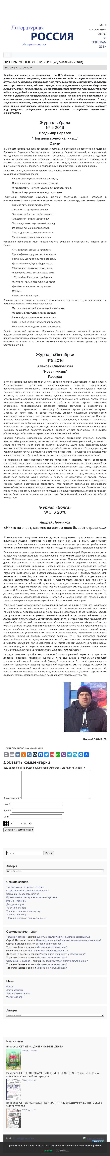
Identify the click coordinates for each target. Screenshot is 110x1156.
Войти (9, 986)
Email (7, 810)
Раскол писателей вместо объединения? (62, 954)
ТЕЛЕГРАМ (99, 42)
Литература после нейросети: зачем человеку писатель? (68, 940)
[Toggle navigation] (7, 55)
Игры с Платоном (16, 900)
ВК (105, 38)
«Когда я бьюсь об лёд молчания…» (26, 918)
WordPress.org (14, 996)
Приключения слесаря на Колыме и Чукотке (31, 897)
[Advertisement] (23, 10)
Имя (6, 804)
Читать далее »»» (29, 1050)
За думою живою (16, 907)
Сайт (6, 816)
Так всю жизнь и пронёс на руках (25, 887)
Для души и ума (15, 904)
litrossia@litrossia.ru (24, 1138)
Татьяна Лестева (15, 936)
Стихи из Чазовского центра (22, 893)
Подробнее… (63, 1151)
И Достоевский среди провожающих (27, 890)
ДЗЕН (103, 46)
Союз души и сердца (18, 960)
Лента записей (14, 990)
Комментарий (12, 798)
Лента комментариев (18, 993)
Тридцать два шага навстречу (23, 911)
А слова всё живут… (17, 914)
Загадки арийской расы (49, 943)
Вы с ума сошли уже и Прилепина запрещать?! (63, 936)
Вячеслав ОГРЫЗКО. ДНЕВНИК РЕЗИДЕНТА (34, 1046)
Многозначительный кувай (52, 947)
